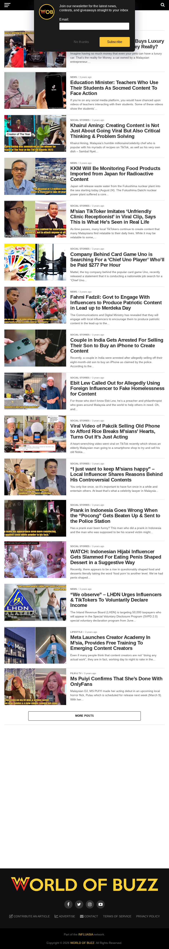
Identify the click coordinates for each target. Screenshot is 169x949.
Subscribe (114, 42)
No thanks (81, 42)
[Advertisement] (84, 793)
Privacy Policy (148, 916)
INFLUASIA (85, 934)
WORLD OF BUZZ (82, 942)
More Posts (84, 715)
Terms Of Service (117, 916)
